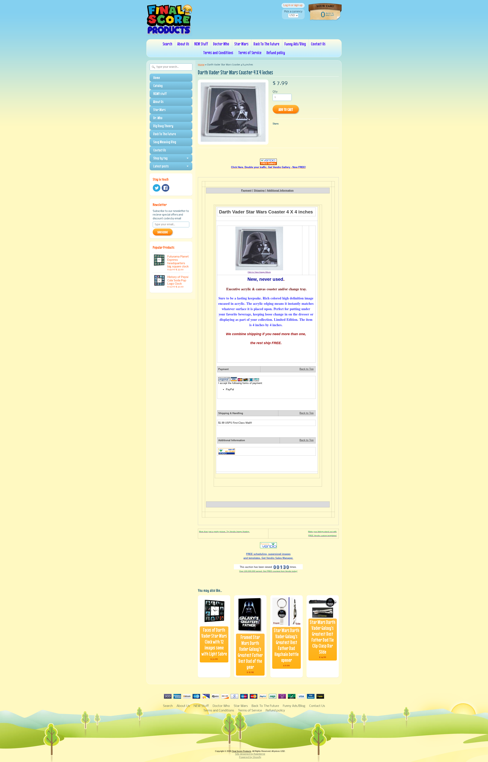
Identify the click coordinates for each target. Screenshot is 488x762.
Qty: (275, 91)
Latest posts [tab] (161, 166)
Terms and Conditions (218, 52)
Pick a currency (293, 11)
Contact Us (318, 43)
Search (167, 43)
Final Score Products (241, 751)
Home (156, 78)
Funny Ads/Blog (295, 43)
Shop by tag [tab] (160, 158)
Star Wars (241, 43)
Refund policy (275, 52)
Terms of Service (249, 52)
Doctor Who (221, 43)
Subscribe (162, 232)
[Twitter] (156, 188)
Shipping (259, 190)
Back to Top (306, 369)
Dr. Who (157, 118)
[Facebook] (165, 188)
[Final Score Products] (169, 33)
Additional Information (280, 190)
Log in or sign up (293, 5)
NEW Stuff (201, 43)
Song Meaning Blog (164, 142)
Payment (246, 190)
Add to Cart (286, 109)
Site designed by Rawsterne (250, 754)
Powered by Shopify (250, 757)
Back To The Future (266, 43)
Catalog (158, 86)
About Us (183, 43)
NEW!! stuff (160, 94)
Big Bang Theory (163, 126)
